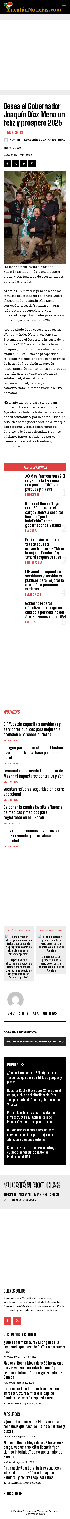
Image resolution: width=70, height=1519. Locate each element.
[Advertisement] (35, 55)
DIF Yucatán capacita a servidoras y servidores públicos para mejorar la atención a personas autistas (44, 580)
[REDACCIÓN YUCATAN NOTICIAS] (7, 140)
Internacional (35, 562)
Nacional (32, 530)
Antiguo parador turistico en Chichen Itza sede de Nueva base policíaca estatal (33, 752)
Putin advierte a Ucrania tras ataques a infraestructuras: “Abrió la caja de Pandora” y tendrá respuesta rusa (44, 548)
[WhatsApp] (32, 163)
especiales (33, 494)
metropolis (12, 823)
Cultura (31, 622)
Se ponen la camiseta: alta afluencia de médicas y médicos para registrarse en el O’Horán (33, 812)
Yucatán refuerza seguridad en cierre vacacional (34, 791)
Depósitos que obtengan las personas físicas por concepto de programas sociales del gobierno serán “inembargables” (19, 968)
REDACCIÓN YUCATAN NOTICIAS (43, 140)
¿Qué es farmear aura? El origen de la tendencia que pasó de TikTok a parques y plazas (45, 483)
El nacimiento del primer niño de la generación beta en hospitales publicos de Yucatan (51, 963)
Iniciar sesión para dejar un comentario (35, 1041)
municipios (33, 594)
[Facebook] (7, 163)
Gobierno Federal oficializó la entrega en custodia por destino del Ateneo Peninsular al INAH (45, 610)
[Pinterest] (23, 163)
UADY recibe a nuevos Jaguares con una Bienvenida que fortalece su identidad (32, 836)
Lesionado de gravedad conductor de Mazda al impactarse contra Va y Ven (33, 773)
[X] (15, 163)
